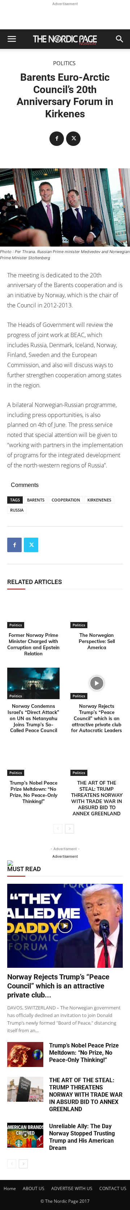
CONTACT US (112, 1188)
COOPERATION (66, 500)
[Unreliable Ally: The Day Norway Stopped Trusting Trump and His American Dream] (25, 1135)
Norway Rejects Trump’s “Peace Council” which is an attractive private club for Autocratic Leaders (96, 718)
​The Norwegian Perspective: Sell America (97, 641)
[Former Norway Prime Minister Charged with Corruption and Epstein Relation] (33, 612)
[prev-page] (57, 828)
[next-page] (69, 828)
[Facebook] (56, 138)
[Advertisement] (65, 17)
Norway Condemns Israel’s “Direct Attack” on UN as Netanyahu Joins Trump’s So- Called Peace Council (33, 718)
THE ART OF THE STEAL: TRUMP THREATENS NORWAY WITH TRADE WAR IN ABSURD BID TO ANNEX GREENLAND (96, 798)
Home (10, 1188)
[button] (11, 39)
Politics (64, 63)
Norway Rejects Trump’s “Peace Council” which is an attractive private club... (58, 985)
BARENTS (35, 500)
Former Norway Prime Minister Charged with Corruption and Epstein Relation (33, 644)
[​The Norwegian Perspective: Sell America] (96, 612)
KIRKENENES (99, 500)
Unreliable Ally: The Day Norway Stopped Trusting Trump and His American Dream (82, 1137)
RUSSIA (16, 510)
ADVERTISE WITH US (71, 1188)
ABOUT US (33, 1188)
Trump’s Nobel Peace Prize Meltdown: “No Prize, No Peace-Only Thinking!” (33, 792)
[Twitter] (73, 138)
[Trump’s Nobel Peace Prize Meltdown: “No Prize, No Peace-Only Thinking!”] (33, 760)
